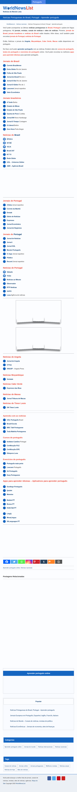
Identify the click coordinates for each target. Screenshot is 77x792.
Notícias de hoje (10, 769)
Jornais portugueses (36, 766)
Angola (27, 41)
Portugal (18, 234)
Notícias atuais (64, 766)
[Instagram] (28, 562)
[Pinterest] (58, 778)
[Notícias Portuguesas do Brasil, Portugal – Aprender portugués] (6, 710)
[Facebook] (6, 562)
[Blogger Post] (58, 562)
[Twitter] (14, 562)
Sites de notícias (22, 769)
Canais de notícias (10, 766)
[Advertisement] (38, 183)
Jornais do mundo (30, 747)
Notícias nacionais (21, 24)
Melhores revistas (51, 766)
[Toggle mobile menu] (73, 8)
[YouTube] (63, 778)
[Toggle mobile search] (69, 8)
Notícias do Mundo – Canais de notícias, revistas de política (31, 721)
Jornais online (23, 766)
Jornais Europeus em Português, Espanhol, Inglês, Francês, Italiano (34, 715)
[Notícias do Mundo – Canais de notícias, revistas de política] (6, 721)
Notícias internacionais (45, 747)
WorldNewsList (11, 24)
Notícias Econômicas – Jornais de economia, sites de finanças (32, 726)
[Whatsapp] (21, 562)
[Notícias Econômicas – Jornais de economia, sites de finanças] (6, 726)
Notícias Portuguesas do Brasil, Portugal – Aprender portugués (32, 710)
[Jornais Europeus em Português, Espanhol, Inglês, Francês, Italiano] (6, 715)
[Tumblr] (43, 562)
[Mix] (51, 562)
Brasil (17, 135)
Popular (38, 701)
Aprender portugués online (11, 568)
